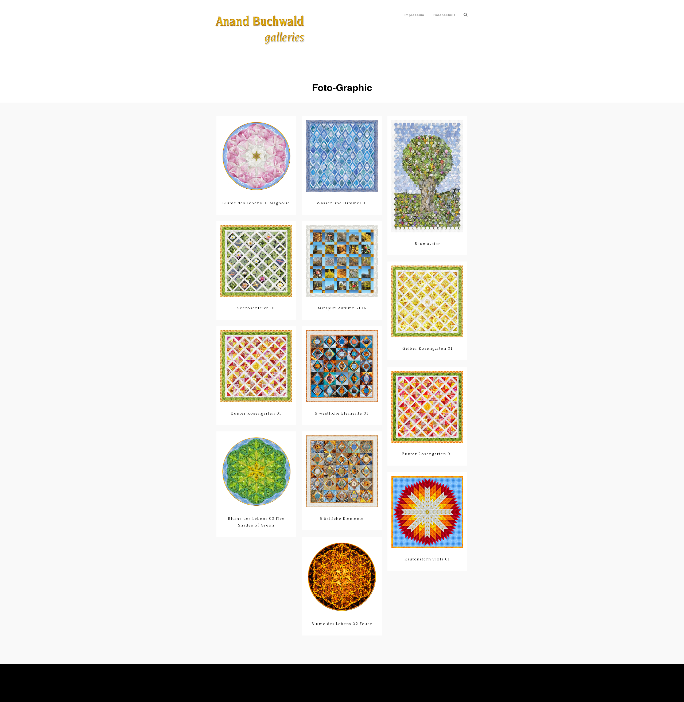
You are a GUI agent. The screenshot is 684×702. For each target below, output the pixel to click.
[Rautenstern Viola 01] (427, 512)
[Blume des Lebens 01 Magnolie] (256, 156)
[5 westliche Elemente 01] (342, 366)
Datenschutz (444, 15)
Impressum (414, 15)
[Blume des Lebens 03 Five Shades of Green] (256, 471)
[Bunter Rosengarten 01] (256, 366)
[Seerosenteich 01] (256, 261)
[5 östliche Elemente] (342, 471)
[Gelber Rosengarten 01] (427, 302)
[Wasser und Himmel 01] (342, 156)
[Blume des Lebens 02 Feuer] (342, 577)
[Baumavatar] (427, 176)
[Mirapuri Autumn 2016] (342, 261)
